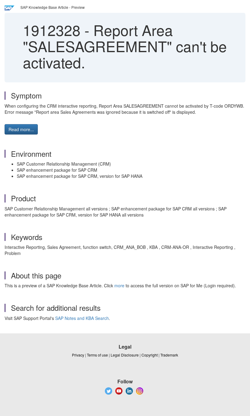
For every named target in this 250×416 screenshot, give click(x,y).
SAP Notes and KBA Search (82, 318)
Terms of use (97, 354)
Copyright (149, 354)
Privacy (78, 354)
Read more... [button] (21, 129)
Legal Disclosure (125, 354)
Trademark (169, 354)
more (119, 285)
